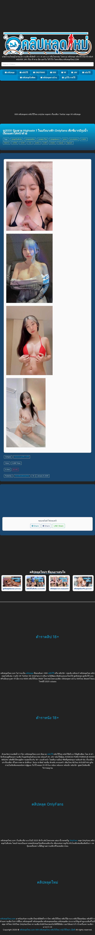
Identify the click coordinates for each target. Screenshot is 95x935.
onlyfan (52, 143)
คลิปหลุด (10, 72)
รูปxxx (65, 139)
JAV (75, 72)
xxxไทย (15, 143)
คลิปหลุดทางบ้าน (50, 77)
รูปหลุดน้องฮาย (55, 139)
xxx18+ (23, 143)
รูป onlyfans (74, 139)
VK (65, 72)
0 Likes (7, 469)
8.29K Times (16, 463)
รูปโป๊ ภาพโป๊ (70, 77)
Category (8, 457)
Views (7, 463)
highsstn (69, 143)
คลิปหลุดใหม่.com (7, 918)
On (33, 476)
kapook (61, 143)
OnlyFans (40, 72)
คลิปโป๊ (25, 72)
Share (36, 526)
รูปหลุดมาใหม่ (42, 139)
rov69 (45, 143)
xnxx (29, 143)
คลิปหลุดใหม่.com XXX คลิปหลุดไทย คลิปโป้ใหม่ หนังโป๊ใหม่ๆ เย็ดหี (47, 930)
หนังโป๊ (87, 72)
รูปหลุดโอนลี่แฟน (16, 139)
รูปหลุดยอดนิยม (30, 139)
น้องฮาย (6, 143)
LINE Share (58, 526)
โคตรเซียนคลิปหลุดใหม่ (22, 476)
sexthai (37, 143)
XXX (54, 72)
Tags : (6, 139)
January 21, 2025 (42, 476)
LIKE (16, 469)
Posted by (8, 476)
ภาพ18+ (83, 139)
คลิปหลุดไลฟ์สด (28, 77)
